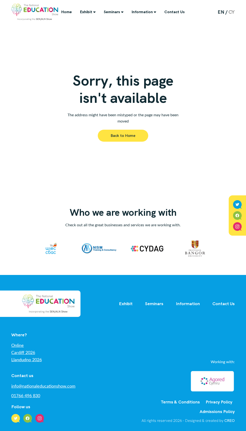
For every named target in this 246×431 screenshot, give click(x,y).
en (221, 12)
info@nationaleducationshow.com (43, 386)
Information (142, 11)
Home (66, 11)
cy (231, 12)
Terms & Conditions (180, 402)
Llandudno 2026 (26, 360)
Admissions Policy (217, 411)
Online (17, 346)
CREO (229, 420)
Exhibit (86, 11)
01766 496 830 (25, 396)
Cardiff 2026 (23, 353)
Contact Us (174, 11)
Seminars (112, 11)
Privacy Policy (219, 402)
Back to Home (123, 135)
